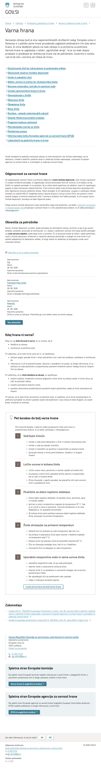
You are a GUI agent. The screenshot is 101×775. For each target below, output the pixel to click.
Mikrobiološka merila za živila (23, 127)
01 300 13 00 (17, 654)
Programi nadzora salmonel (22, 122)
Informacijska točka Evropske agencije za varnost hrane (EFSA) (41, 136)
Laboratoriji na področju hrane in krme (28, 140)
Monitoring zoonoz (17, 131)
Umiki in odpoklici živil (20, 77)
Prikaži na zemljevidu (18, 648)
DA (42, 737)
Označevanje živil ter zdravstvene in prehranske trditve (37, 68)
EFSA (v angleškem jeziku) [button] (23, 712)
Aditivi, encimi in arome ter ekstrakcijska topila (33, 82)
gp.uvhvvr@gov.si (19, 656)
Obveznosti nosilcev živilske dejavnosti (28, 72)
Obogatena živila (16, 104)
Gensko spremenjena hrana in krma (26, 91)
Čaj (8, 262)
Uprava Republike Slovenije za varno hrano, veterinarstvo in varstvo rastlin (44, 637)
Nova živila (13, 109)
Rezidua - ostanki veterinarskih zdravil (28, 113)
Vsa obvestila (14, 322)
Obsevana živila (16, 100)
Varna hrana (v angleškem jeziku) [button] (26, 683)
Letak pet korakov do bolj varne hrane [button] (43, 586)
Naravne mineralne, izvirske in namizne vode (31, 86)
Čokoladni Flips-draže (16, 282)
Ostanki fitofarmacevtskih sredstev (26, 117)
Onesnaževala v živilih (19, 95)
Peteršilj (11, 303)
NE (50, 737)
